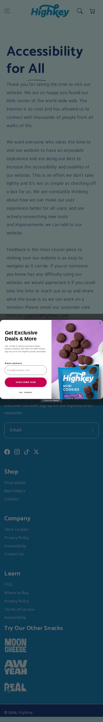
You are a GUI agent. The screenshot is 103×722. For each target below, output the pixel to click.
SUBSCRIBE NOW (26, 382)
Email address (14, 363)
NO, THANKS (25, 392)
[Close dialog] (100, 322)
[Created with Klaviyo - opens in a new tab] (51, 400)
